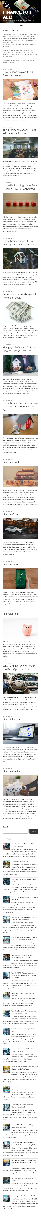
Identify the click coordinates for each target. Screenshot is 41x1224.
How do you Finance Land (19, 861)
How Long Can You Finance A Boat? (23, 1196)
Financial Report (12, 719)
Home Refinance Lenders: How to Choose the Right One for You (20, 406)
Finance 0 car (10, 514)
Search (5, 827)
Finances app (10, 564)
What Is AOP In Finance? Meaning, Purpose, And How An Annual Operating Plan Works (24, 975)
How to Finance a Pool (18, 1087)
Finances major (11, 771)
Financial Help (11, 613)
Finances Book (11, 462)
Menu (21, 25)
